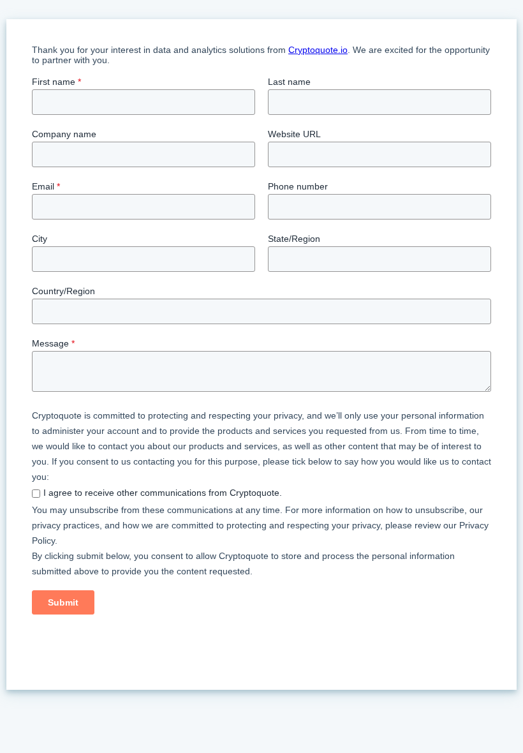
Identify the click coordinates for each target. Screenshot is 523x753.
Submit (63, 602)
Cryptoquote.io (318, 50)
